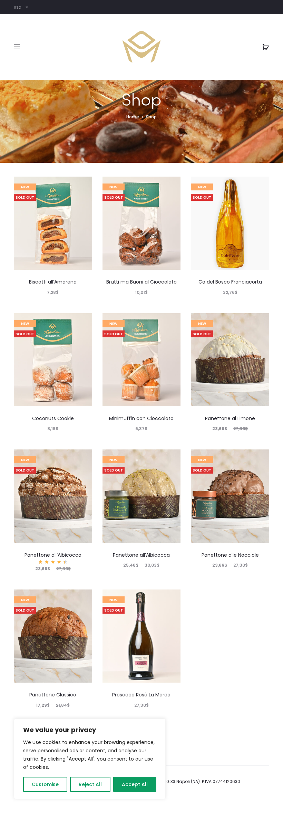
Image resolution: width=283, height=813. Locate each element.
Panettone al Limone (230, 418)
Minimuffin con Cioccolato (141, 418)
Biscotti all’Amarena (53, 281)
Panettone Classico (52, 694)
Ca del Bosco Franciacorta (230, 281)
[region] (90, 758)
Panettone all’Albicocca (53, 555)
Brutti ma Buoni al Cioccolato (141, 281)
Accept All (135, 784)
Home (132, 117)
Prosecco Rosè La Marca (141, 694)
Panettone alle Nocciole (230, 555)
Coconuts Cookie (53, 418)
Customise (45, 784)
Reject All (90, 784)
